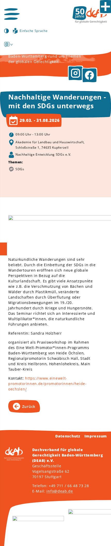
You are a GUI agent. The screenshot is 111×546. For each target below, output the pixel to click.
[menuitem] (7, 44)
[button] (12, 14)
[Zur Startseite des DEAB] (90, 14)
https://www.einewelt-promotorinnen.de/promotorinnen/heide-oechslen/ (47, 383)
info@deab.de (59, 491)
